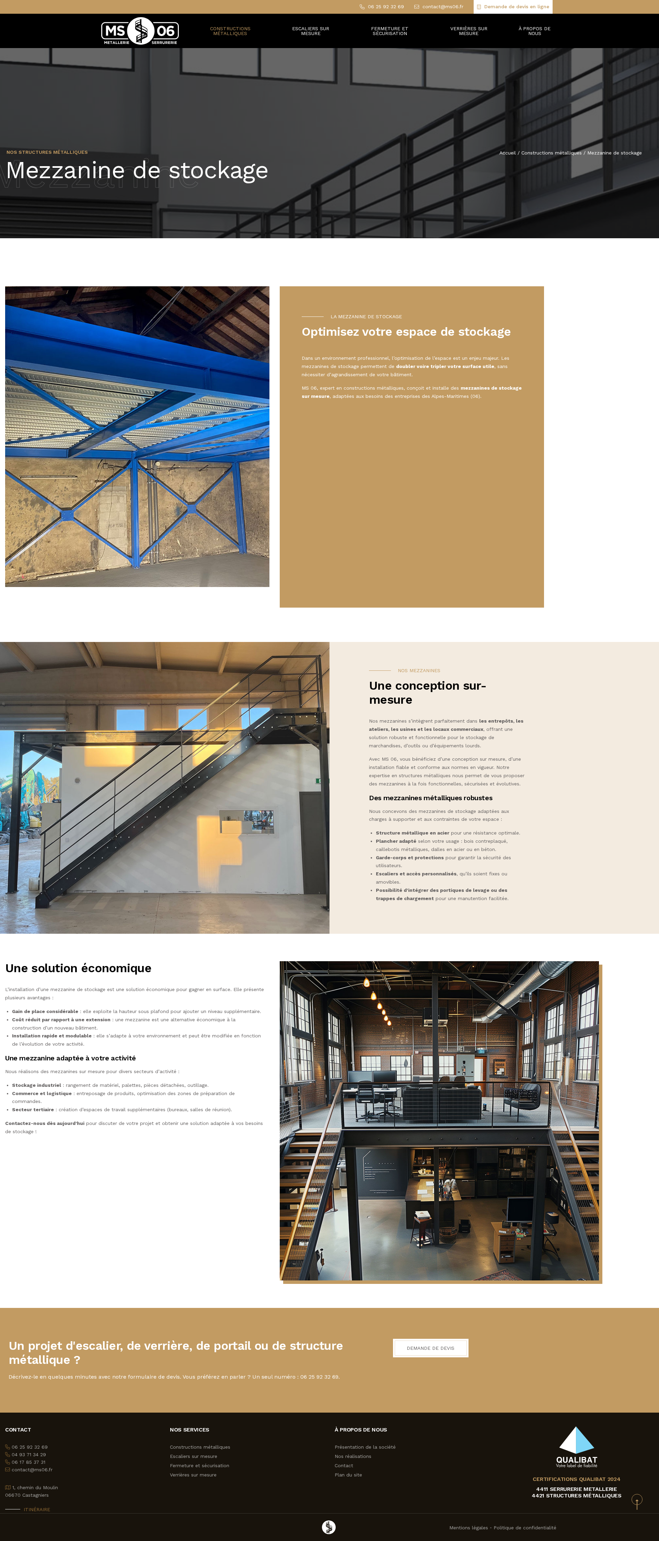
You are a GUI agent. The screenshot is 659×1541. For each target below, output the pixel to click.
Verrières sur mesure (468, 31)
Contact (344, 1465)
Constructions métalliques (551, 153)
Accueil (507, 153)
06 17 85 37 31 (28, 1462)
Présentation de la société (365, 1447)
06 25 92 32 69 (386, 6)
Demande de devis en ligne (516, 6)
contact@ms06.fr (443, 6)
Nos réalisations (353, 1456)
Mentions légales (468, 1527)
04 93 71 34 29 (29, 1454)
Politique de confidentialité (525, 1527)
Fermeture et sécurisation (389, 31)
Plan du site (348, 1474)
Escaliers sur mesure (193, 1456)
